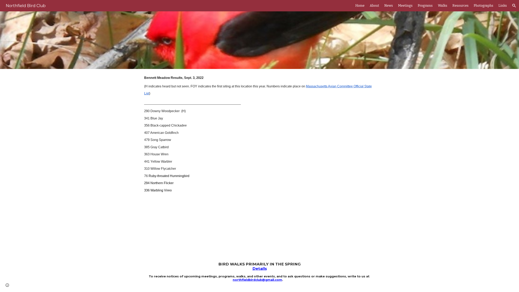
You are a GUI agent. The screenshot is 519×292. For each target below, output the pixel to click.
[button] (514, 6)
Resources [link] (461, 6)
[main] (259, 135)
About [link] (374, 6)
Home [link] (360, 6)
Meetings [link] (405, 6)
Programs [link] (425, 6)
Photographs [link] (483, 6)
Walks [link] (442, 6)
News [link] (388, 6)
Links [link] (503, 6)
